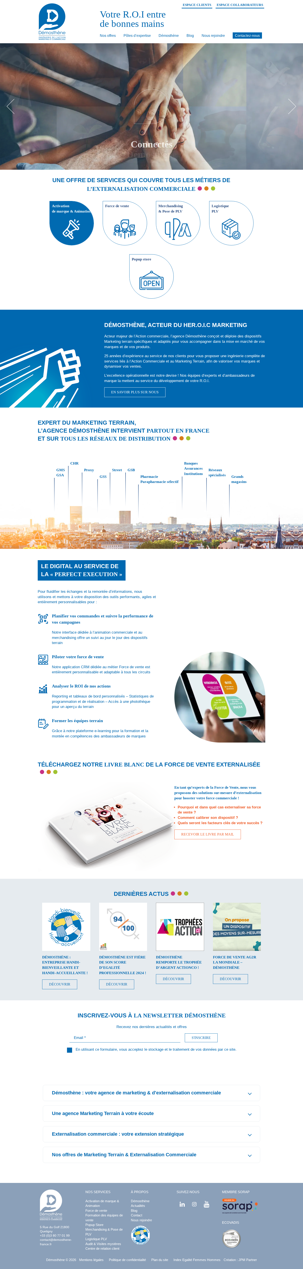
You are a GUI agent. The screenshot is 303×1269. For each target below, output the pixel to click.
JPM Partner (247, 1260)
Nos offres (108, 35)
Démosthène (169, 35)
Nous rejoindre (213, 35)
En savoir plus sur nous (135, 392)
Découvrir (59, 984)
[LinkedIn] (182, 1204)
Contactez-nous (247, 35)
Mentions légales (91, 1260)
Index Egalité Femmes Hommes (196, 1260)
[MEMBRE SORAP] (240, 1206)
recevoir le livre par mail (207, 834)
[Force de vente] (125, 199)
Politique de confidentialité (127, 1260)
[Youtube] (206, 1204)
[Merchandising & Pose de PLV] (178, 199)
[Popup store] (151, 252)
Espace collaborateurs (240, 5)
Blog (190, 35)
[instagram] (194, 1204)
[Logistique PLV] (231, 199)
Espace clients (197, 5)
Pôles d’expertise (137, 35)
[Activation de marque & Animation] (71, 199)
